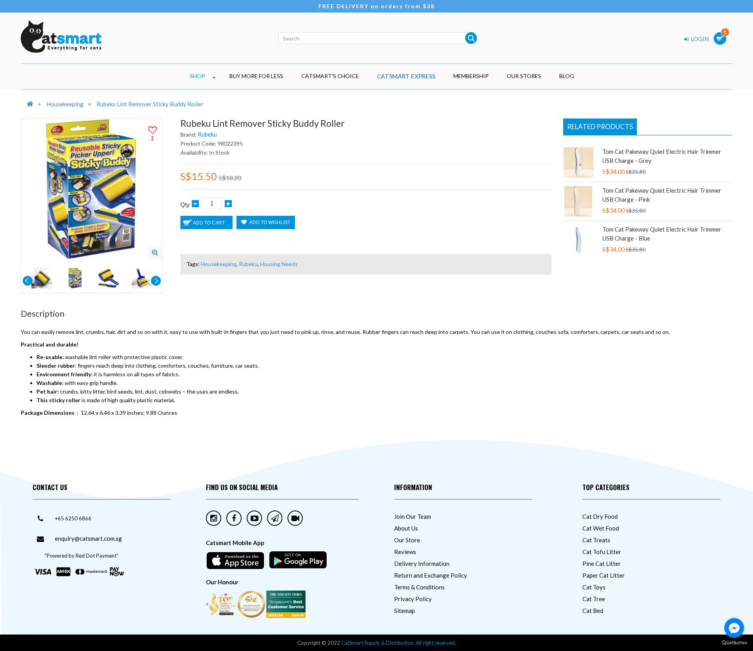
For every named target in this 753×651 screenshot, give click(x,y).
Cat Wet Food (600, 528)
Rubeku (207, 134)
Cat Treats (596, 539)
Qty (185, 204)
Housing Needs (279, 264)
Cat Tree (593, 598)
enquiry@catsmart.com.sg (88, 538)
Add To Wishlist (269, 222)
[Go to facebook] (734, 628)
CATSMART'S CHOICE (330, 76)
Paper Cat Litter (603, 575)
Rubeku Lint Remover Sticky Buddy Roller (150, 104)
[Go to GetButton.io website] (734, 643)
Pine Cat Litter (601, 563)
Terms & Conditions (419, 587)
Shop (197, 76)
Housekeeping (65, 104)
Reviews (405, 551)
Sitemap (404, 610)
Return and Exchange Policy (430, 575)
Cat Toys (594, 587)
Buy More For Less (256, 76)
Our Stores (524, 76)
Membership (471, 76)
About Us (406, 528)
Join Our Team (412, 516)
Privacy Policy (413, 598)
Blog (566, 76)
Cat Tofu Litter (601, 551)
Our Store (407, 539)
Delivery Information (421, 563)
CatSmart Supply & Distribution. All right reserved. (398, 643)
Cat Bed (592, 610)
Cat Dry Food (600, 516)
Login (699, 38)
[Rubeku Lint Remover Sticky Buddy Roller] (155, 252)
